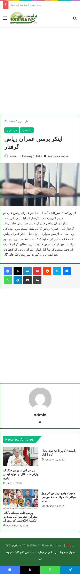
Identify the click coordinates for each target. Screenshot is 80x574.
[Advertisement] (40, 71)
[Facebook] (8, 271)
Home (11, 121)
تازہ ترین (22, 121)
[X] (18, 271)
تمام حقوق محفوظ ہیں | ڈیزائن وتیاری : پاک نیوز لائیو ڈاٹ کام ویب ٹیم (40, 552)
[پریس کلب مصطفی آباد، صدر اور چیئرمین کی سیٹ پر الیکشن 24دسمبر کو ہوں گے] (20, 499)
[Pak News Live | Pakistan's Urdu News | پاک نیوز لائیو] (23, 18)
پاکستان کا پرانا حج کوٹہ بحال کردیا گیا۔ (59, 453)
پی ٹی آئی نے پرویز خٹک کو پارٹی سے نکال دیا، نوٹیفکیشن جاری (20, 474)
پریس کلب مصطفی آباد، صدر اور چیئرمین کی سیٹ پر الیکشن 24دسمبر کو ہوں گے (20, 517)
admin (13, 156)
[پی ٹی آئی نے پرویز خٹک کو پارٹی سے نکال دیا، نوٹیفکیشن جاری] (20, 456)
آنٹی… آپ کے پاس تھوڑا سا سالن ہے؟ (34, 4)
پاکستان (26, 130)
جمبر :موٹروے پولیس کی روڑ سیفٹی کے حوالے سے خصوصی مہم (59, 497)
